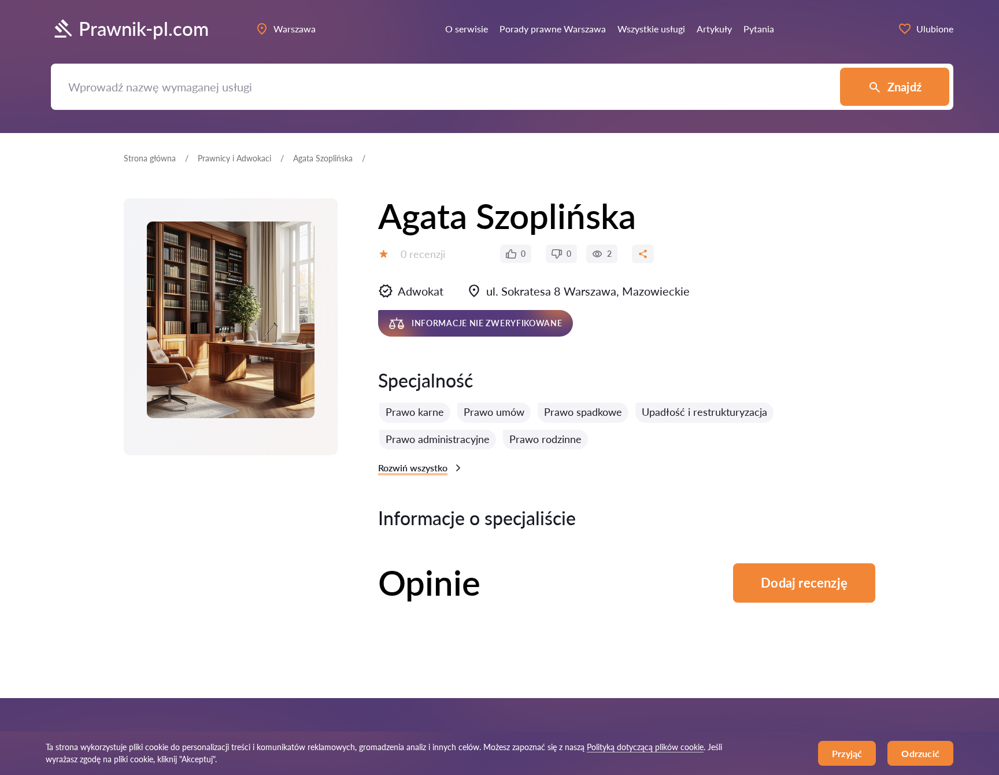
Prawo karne (415, 411)
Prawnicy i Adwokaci (234, 158)
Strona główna (150, 158)
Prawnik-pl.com (144, 28)
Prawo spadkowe (583, 411)
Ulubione (934, 28)
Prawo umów (494, 411)
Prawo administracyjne (438, 439)
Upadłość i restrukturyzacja (704, 411)
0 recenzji (423, 254)
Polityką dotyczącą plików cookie (645, 747)
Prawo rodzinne (545, 439)
